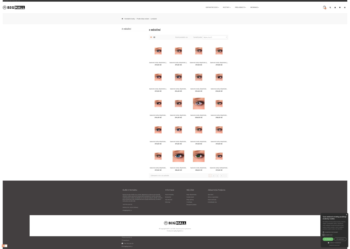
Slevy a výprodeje (213, 197)
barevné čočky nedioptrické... (219, 168)
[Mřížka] (151, 37)
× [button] (346, 214)
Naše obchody (212, 199)
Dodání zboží (190, 197)
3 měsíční (126, 29)
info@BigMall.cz (127, 210)
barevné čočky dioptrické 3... (158, 62)
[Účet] (335, 7)
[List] (154, 37)
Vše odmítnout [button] (340, 239)
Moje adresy (190, 199)
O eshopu (189, 202)
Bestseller (168, 197)
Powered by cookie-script (334, 245)
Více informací (338, 229)
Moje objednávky (191, 194)
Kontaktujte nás (212, 202)
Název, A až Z (215, 37)
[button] (334, 243)
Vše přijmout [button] (328, 239)
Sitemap (167, 202)
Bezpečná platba (191, 204)
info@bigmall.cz (127, 246)
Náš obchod (168, 199)
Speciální (210, 194)
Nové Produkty (169, 194)
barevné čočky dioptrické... (178, 89)
